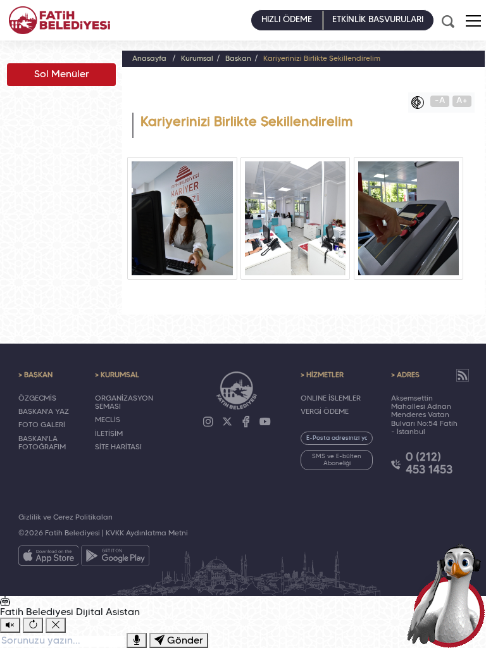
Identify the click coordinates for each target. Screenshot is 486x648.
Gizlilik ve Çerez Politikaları (65, 517)
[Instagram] (208, 422)
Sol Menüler (61, 74)
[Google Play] (115, 558)
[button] (473, 21)
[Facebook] (246, 422)
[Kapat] (56, 625)
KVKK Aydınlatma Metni (147, 533)
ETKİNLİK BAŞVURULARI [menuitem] (377, 20)
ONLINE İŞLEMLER (331, 399)
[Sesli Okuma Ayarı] (10, 625)
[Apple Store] (48, 558)
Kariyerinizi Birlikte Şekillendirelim (321, 59)
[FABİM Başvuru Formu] (449, 595)
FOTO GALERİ (41, 425)
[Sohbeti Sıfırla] (33, 625)
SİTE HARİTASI (118, 447)
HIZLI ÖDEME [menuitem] (286, 20)
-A (440, 101)
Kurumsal (197, 59)
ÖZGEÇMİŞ (37, 399)
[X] (227, 422)
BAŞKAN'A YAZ (43, 412)
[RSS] (462, 375)
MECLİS (107, 420)
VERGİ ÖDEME (325, 412)
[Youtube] (265, 422)
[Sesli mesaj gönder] (137, 640)
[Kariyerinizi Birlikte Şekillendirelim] (182, 218)
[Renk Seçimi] (420, 102)
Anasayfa (149, 59)
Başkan (238, 59)
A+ (462, 101)
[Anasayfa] (59, 20)
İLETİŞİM (109, 434)
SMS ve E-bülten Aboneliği (336, 460)
